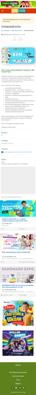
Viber (23, 388)
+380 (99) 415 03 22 (7, 143)
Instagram (16, 388)
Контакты (20, 40)
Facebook (12, 388)
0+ (4, 262)
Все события (5, 30)
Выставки (24, 295)
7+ (4, 229)
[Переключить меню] (2, 10)
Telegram (20, 388)
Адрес (14, 40)
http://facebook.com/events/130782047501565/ (18, 152)
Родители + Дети (8, 295)
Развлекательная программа (28, 262)
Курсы (23, 229)
